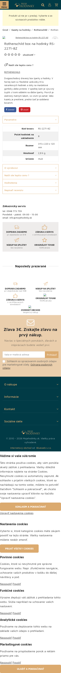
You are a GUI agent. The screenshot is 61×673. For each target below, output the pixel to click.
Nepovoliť (6, 583)
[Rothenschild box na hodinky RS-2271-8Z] (30, 37)
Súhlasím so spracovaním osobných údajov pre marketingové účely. (30, 364)
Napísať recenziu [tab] (13, 190)
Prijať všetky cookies (19, 548)
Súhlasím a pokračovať (30, 506)
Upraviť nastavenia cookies (16, 513)
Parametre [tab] (10, 119)
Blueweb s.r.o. (44, 447)
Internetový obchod (21, 447)
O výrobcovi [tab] (11, 167)
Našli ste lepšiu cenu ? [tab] (16, 175)
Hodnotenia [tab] (10, 182)
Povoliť (17, 583)
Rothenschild (12, 72)
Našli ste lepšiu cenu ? (21, 65)
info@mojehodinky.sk (20, 217)
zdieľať (10, 109)
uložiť (25, 109)
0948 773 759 (14, 211)
